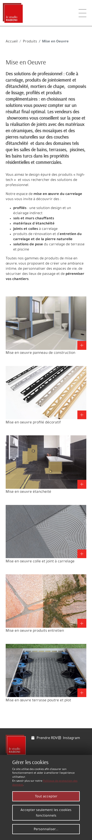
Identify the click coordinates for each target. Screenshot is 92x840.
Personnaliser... (46, 830)
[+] (46, 323)
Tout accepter (46, 797)
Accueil (12, 42)
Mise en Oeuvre (26, 62)
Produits (30, 42)
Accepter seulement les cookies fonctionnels (46, 813)
